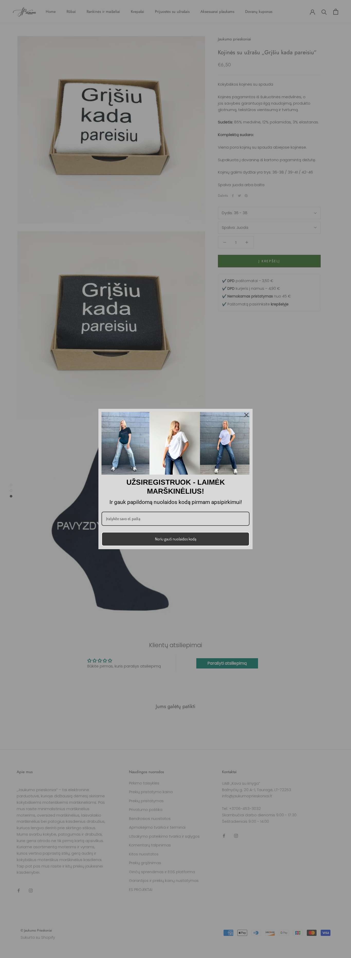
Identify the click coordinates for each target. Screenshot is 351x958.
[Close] (246, 415)
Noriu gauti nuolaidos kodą (175, 538)
